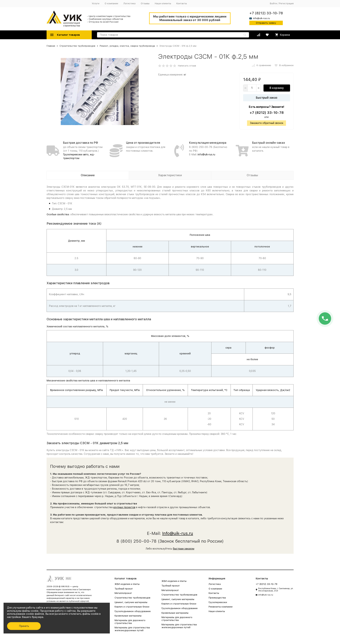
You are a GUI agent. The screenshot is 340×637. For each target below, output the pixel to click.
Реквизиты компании (221, 606)
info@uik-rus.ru (206, 154)
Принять (24, 626)
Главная (51, 46)
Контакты (181, 3)
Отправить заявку (266, 23)
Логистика (129, 3)
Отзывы (145, 3)
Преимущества (217, 597)
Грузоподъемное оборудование (133, 611)
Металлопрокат (123, 593)
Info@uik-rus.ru (177, 533)
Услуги (95, 3)
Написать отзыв (187, 65)
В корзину (277, 88)
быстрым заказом (183, 548)
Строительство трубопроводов (77, 46)
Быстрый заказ (266, 97)
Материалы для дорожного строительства (130, 621)
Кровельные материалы (128, 615)
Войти (273, 3)
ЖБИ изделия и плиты (127, 584)
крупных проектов (124, 507)
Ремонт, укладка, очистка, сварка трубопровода (127, 46)
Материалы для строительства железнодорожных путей (132, 629)
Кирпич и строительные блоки (132, 606)
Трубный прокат (124, 588)
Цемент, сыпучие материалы (131, 602)
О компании (111, 3)
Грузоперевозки (218, 602)
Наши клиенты (163, 3)
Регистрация (286, 3)
